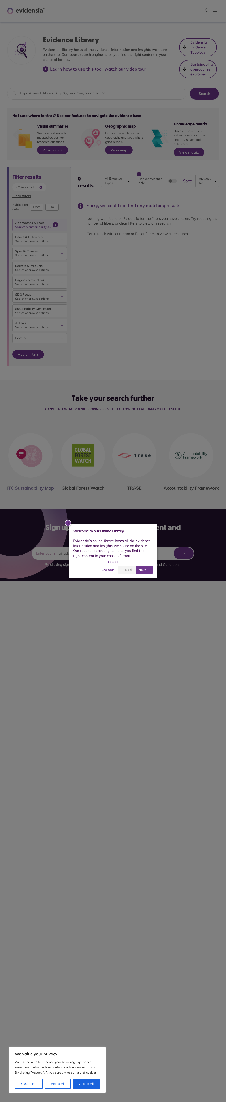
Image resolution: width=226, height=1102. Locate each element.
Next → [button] (144, 570)
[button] (108, 562)
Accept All (86, 1084)
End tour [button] (108, 570)
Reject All (57, 1084)
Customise (28, 1084)
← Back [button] (126, 570)
